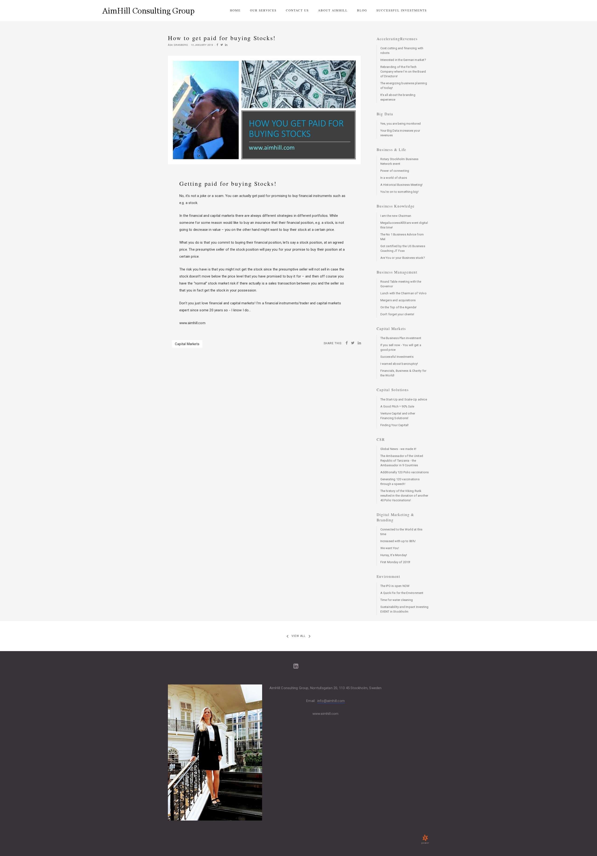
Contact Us (297, 10)
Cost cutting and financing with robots (401, 50)
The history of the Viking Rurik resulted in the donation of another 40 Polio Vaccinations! (404, 495)
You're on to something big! (399, 191)
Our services (263, 10)
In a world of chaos (393, 177)
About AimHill (333, 10)
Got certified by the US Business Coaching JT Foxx (402, 248)
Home (235, 10)
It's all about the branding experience (397, 97)
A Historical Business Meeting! (401, 184)
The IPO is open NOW (395, 586)
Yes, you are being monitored (400, 123)
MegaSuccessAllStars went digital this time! (404, 225)
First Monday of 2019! (395, 562)
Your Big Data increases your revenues (400, 133)
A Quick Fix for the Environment (401, 593)
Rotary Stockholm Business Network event (399, 161)
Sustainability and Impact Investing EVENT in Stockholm (404, 609)
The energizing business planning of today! (403, 85)
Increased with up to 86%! (398, 541)
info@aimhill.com (331, 701)
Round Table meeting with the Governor (400, 284)
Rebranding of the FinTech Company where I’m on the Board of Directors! (403, 71)
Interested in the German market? (403, 60)
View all (298, 636)
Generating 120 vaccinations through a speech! (400, 481)
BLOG (362, 10)
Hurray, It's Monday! (393, 555)
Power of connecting (394, 170)
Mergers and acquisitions (398, 300)
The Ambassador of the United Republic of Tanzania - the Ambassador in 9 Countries (401, 460)
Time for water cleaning (396, 600)
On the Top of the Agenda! (398, 307)
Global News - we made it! (398, 449)
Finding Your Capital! (394, 425)
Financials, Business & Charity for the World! (403, 373)
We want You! (389, 548)
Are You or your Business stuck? (402, 258)
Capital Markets (187, 344)
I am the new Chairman (395, 216)
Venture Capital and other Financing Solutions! (397, 416)
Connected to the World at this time (401, 532)
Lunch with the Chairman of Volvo (403, 293)
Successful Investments (401, 10)
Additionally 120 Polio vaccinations (404, 472)
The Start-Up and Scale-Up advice (403, 399)
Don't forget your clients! (397, 314)
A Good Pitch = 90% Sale (397, 406)
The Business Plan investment (400, 338)
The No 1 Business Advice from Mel (402, 237)
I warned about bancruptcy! (399, 363)
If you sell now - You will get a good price (400, 347)
